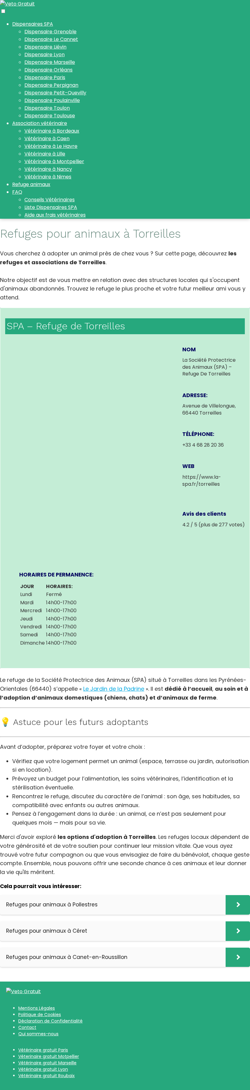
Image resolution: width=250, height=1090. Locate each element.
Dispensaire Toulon (47, 108)
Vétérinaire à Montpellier (54, 161)
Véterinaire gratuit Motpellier (48, 1056)
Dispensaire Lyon (44, 54)
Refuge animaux (31, 184)
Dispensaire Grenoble (50, 31)
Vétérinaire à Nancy (48, 169)
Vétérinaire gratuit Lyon (43, 1069)
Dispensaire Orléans (48, 69)
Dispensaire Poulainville (52, 100)
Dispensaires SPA (32, 23)
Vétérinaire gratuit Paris (43, 1050)
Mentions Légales (36, 1008)
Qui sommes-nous (38, 1034)
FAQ (17, 192)
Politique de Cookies (39, 1014)
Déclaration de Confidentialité (50, 1021)
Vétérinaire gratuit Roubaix (46, 1076)
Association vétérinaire (39, 123)
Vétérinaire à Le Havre (50, 146)
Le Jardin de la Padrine (113, 689)
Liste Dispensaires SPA (50, 207)
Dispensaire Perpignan (51, 85)
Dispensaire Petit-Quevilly (55, 92)
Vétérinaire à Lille (44, 153)
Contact (27, 1027)
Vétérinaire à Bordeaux (51, 130)
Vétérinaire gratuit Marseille (47, 1063)
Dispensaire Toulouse (49, 115)
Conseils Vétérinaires (49, 199)
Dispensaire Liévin (45, 46)
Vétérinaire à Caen (47, 138)
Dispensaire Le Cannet (51, 39)
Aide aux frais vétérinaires (55, 214)
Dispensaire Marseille (49, 62)
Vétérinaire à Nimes (47, 176)
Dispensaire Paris (44, 77)
